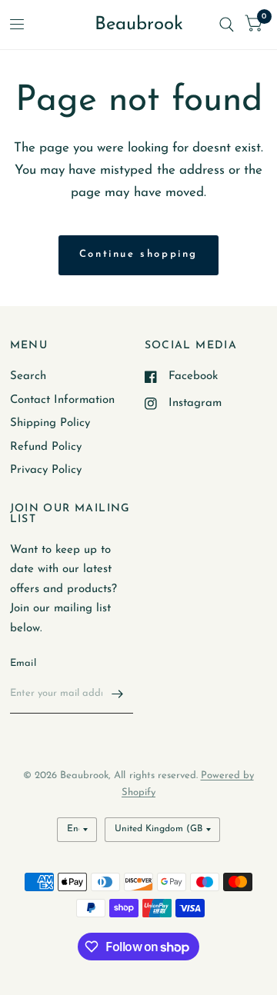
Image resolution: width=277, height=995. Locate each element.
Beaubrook (139, 24)
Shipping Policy (50, 423)
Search (28, 376)
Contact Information (62, 400)
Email (23, 663)
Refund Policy (46, 447)
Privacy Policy (46, 470)
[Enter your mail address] (117, 694)
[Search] (226, 24)
